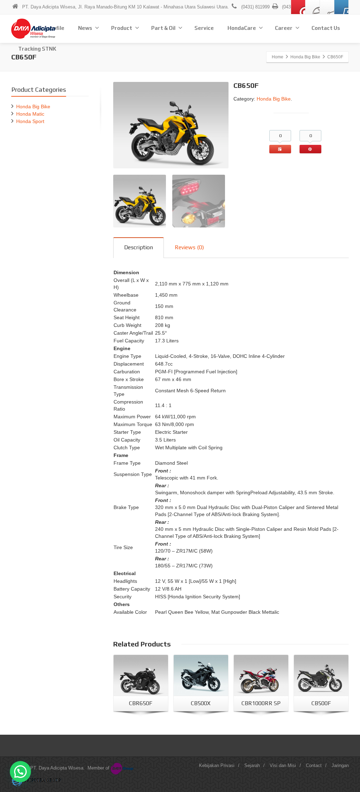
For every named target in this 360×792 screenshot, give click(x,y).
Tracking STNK (37, 49)
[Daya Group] (123, 768)
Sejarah (252, 765)
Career (283, 28)
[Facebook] (313, 7)
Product (121, 28)
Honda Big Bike (274, 99)
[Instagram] (327, 7)
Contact (314, 765)
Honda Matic (30, 114)
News (85, 28)
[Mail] (298, 7)
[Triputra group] (36, 780)
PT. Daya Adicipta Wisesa (56, 768)
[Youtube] (341, 7)
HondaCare (241, 28)
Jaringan (340, 765)
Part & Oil (163, 28)
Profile (55, 28)
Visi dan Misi (283, 765)
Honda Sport (30, 121)
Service (204, 28)
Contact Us (325, 28)
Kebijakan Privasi (216, 765)
